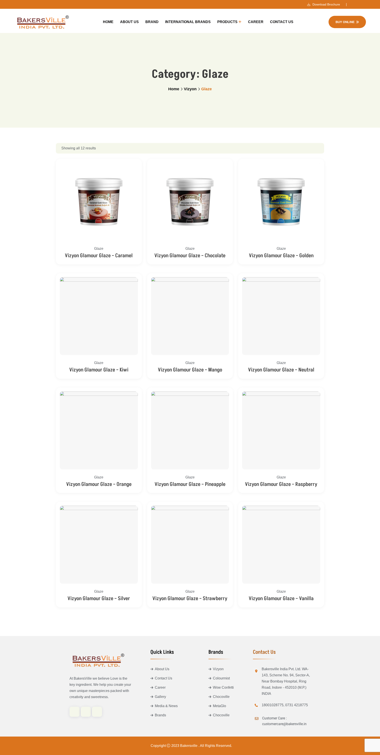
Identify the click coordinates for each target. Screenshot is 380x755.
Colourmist (221, 678)
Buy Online (345, 22)
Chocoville (221, 697)
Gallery (160, 697)
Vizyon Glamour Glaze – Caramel (99, 255)
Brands (160, 715)
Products (227, 22)
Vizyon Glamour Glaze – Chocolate (189, 255)
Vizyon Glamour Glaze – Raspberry (281, 484)
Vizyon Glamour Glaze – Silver (99, 598)
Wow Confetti (223, 687)
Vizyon (190, 89)
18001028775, (273, 705)
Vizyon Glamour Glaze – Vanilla (281, 598)
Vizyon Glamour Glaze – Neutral (281, 369)
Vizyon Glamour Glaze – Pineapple (190, 484)
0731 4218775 (296, 705)
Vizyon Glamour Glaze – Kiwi (98, 369)
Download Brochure (326, 4)
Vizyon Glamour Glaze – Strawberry (189, 598)
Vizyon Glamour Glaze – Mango (190, 369)
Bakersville (189, 746)
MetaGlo (219, 706)
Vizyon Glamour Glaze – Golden (281, 255)
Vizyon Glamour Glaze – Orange (99, 484)
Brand (152, 22)
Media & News (166, 706)
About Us (129, 22)
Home (108, 22)
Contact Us (281, 22)
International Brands (188, 22)
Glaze (98, 248)
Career (255, 22)
